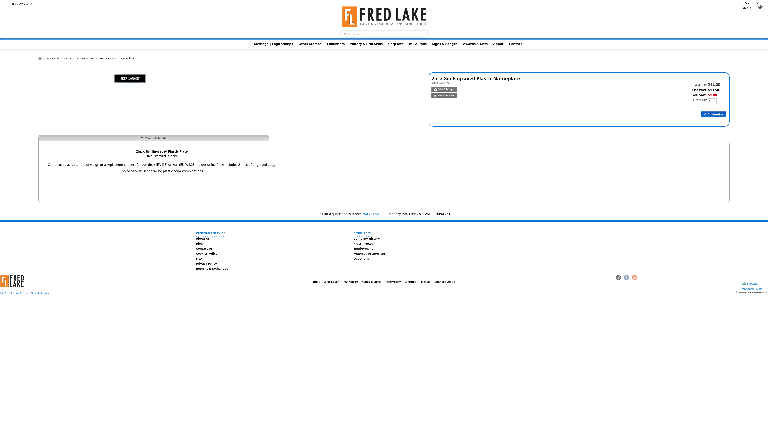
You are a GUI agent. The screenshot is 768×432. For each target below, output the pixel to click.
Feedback (425, 281)
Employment (363, 248)
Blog (199, 243)
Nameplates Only (75, 58)
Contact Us (204, 248)
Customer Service (372, 281)
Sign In (747, 7)
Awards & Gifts (475, 43)
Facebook (626, 278)
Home (316, 281)
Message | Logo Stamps (273, 43)
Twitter (618, 278)
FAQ (199, 258)
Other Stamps (310, 43)
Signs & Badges (444, 43)
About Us (203, 238)
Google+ (634, 278)
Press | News (363, 243)
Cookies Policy (206, 253)
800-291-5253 (372, 214)
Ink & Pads (418, 43)
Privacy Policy (206, 263)
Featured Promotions (370, 253)
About (498, 43)
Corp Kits (395, 43)
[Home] (40, 58)
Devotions (361, 258)
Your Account (350, 281)
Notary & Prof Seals (366, 43)
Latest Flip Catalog (444, 281)
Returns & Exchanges (212, 268)
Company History (367, 238)
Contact (515, 43)
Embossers (336, 43)
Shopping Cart (331, 281)
